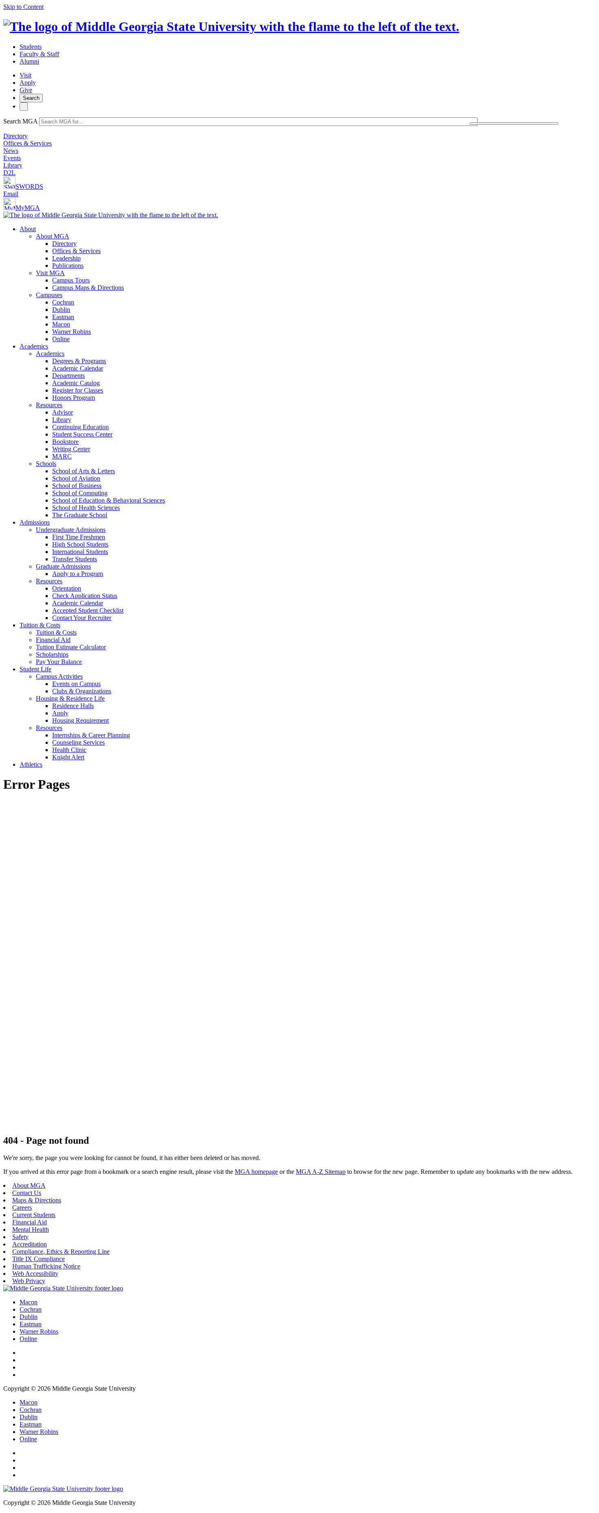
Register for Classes (77, 390)
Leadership (66, 258)
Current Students (33, 1214)
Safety (20, 1236)
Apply (28, 82)
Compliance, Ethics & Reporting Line (61, 1251)
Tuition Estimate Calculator (71, 647)
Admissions (35, 522)
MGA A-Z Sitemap (321, 1171)
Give (26, 89)
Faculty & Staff (39, 54)
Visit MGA (50, 272)
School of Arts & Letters (83, 471)
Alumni (29, 61)
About (28, 228)
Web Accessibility (35, 1273)
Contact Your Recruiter (81, 617)
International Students (80, 551)
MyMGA (27, 207)
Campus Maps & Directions (88, 287)
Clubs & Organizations (81, 691)
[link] (63, 1288)
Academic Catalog (76, 382)
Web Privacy (28, 1280)
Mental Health (30, 1229)
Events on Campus (76, 683)
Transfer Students (74, 559)
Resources (49, 404)
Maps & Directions (36, 1200)
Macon (61, 324)
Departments (68, 375)
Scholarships (52, 654)
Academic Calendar (77, 368)
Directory (15, 135)
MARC (62, 456)
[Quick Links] (24, 106)
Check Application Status (84, 595)
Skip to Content (23, 6)
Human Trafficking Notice (46, 1266)
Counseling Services (78, 742)
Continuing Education (80, 426)
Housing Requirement (80, 720)
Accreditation (29, 1244)
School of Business (76, 485)
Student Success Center (82, 434)
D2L (9, 172)
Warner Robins (71, 331)
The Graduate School (79, 515)
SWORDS (29, 186)
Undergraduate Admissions (71, 529)
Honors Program (73, 397)
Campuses (49, 294)
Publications (68, 265)
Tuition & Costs (40, 625)
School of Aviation (76, 478)
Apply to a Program (77, 573)
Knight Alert (68, 757)
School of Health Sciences (86, 507)
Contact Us (26, 1192)
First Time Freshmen (78, 537)
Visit (25, 75)
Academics (34, 346)
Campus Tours (71, 280)
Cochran (63, 302)
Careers (22, 1207)
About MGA (52, 236)
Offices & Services (27, 143)
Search (31, 98)
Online (61, 338)
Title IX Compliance (38, 1258)
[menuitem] (308, 284)
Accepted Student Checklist (87, 610)
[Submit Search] (513, 123)
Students (31, 46)
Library (12, 165)
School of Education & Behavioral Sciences (108, 500)
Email (10, 193)
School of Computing (80, 493)
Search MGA (20, 121)
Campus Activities (59, 676)
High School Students (80, 544)
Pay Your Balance (59, 661)
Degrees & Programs (79, 360)
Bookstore (65, 441)
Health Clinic (69, 749)
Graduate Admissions (63, 566)
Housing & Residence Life (70, 698)
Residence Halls (73, 705)
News (10, 150)
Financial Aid (53, 639)
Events (12, 157)
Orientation (66, 588)
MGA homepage (256, 1171)
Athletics (31, 764)
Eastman (63, 316)
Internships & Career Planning (91, 735)
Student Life (35, 669)
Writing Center (71, 449)
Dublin (61, 309)
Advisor (62, 412)
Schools (46, 463)
